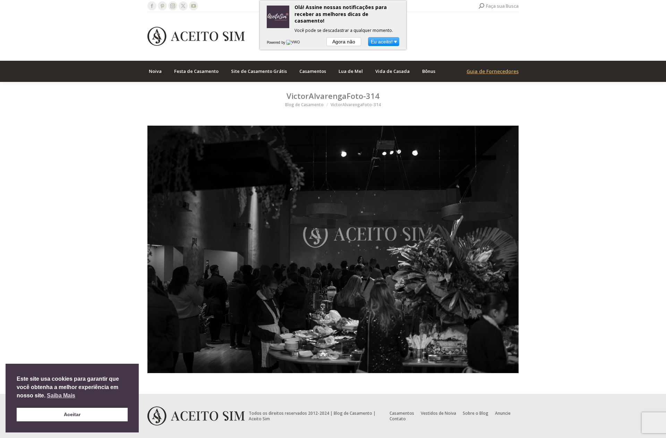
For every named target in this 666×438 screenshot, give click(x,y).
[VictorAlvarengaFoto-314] (333, 249)
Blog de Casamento (353, 413)
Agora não (343, 41)
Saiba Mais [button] (61, 395)
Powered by (276, 42)
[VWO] (293, 42)
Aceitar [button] (72, 414)
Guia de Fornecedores (493, 71)
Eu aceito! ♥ (384, 41)
